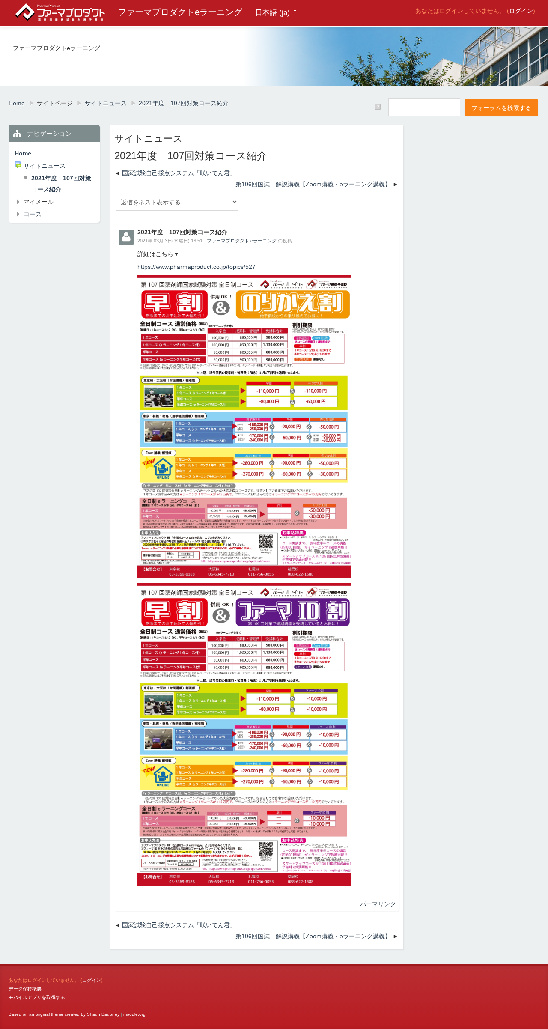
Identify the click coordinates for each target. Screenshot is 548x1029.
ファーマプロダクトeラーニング (180, 12)
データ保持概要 (25, 988)
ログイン (521, 10)
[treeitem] (54, 153)
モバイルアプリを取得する (37, 997)
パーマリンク (378, 904)
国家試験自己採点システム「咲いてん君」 (179, 173)
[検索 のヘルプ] (378, 107)
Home (23, 153)
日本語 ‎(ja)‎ (272, 13)
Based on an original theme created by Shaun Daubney (64, 1014)
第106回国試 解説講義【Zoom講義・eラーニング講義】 (313, 184)
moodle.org (134, 1014)
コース (33, 214)
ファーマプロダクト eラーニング (242, 240)
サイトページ (55, 103)
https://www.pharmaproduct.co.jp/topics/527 (196, 266)
